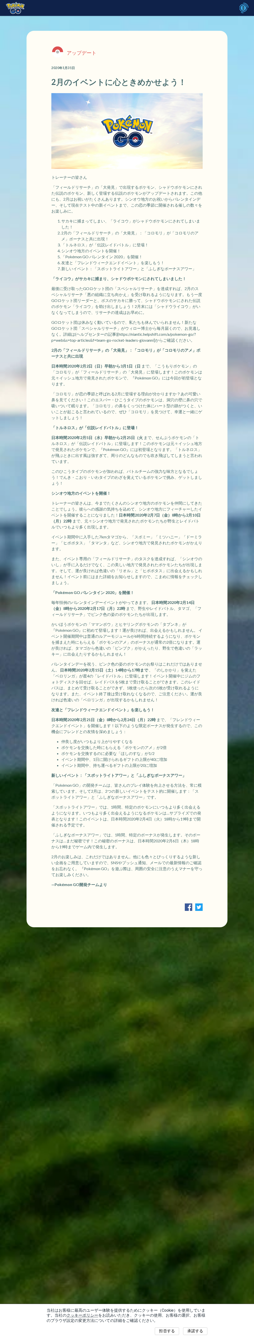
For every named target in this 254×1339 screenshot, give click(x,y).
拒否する (167, 1331)
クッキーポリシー (82, 1315)
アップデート (81, 53)
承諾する (195, 1331)
